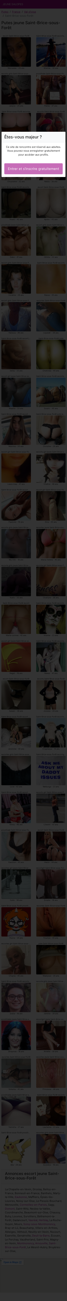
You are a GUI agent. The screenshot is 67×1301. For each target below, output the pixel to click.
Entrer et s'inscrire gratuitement (33, 169)
